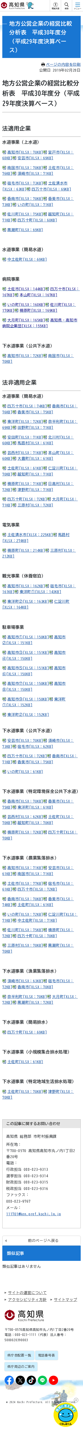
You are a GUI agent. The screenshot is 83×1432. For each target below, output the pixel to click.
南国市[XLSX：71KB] (35, 874)
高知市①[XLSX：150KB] (28, 637)
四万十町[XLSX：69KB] (27, 1032)
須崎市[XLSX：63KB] (25, 981)
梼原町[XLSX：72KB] (25, 832)
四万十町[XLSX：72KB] (27, 499)
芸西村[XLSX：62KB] (25, 817)
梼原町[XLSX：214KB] (26, 550)
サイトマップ (65, 1300)
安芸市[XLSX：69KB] (35, 158)
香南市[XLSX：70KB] (25, 198)
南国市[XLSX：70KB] (25, 168)
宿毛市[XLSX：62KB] (35, 746)
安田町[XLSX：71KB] (25, 437)
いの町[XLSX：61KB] (25, 772)
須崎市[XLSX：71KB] (35, 173)
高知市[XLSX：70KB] (25, 152)
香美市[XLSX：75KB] (35, 412)
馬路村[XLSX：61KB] (35, 443)
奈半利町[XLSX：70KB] (27, 996)
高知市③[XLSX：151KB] (28, 652)
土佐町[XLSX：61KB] (25, 468)
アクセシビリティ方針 (27, 1300)
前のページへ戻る (43, 1240)
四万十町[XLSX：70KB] (37, 936)
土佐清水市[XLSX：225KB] (30, 535)
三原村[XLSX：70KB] (25, 945)
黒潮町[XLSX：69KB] (25, 230)
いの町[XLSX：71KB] (35, 204)
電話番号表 (46, 1355)
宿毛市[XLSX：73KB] (25, 183)
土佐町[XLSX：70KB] (25, 1091)
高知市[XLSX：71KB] (25, 868)
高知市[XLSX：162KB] (26, 586)
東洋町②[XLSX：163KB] (28, 601)
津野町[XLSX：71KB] (35, 489)
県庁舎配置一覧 (19, 1355)
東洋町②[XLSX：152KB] (28, 714)
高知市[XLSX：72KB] (25, 356)
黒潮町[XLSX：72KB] (35, 1002)
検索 (66, 8)
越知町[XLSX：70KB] (35, 823)
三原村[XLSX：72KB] (35, 505)
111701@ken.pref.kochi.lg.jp (33, 1214)
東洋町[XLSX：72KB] (25, 421)
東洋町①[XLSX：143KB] (40, 592)
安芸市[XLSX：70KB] (25, 740)
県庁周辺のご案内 (21, 1366)
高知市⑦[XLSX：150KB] (28, 683)
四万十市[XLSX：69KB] (51, 189)
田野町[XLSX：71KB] (35, 427)
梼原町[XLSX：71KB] (25, 483)
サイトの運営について (27, 1293)
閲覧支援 (55, 8)
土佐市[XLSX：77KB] (25, 883)
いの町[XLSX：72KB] (25, 914)
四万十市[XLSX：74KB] (27, 406)
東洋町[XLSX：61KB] (35, 807)
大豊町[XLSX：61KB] (35, 458)
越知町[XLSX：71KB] (35, 474)
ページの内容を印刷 (63, 64)
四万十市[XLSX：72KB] (27, 756)
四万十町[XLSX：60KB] (37, 220)
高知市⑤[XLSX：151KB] (28, 668)
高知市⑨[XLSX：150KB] (28, 699)
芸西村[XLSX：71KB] (25, 453)
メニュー (77, 8)
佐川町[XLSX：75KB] (25, 214)
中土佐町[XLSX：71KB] (37, 920)
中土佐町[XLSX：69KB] (27, 259)
